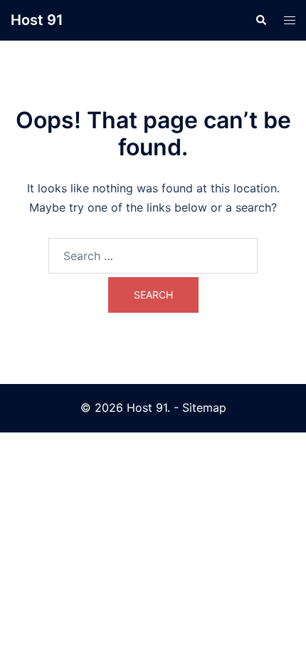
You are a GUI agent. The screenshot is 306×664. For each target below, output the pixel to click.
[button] (260, 20)
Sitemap (204, 407)
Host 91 (37, 19)
